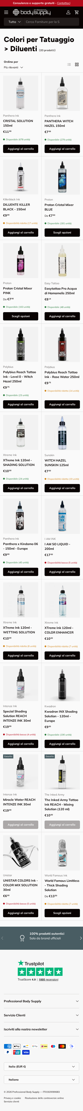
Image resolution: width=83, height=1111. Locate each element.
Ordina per (11, 62)
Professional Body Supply (25, 1091)
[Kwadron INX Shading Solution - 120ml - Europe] (62, 683)
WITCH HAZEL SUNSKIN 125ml (57, 462)
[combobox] (41, 22)
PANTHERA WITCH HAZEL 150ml (59, 123)
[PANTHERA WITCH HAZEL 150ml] (62, 93)
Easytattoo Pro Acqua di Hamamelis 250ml (61, 291)
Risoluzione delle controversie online (44, 1098)
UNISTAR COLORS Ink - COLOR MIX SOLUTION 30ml (20, 885)
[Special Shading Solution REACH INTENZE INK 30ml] (20, 683)
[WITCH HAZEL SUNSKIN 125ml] (62, 432)
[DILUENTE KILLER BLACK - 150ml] (20, 176)
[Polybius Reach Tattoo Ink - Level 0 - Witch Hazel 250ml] (20, 344)
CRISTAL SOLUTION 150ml (18, 123)
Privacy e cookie (12, 1098)
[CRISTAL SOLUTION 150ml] (20, 93)
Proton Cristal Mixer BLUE (59, 207)
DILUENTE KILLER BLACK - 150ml (16, 207)
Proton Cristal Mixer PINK (17, 290)
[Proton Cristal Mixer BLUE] (62, 177)
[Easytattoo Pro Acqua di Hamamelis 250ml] (62, 260)
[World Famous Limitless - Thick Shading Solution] (62, 852)
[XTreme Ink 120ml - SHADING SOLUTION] (20, 432)
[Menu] (6, 12)
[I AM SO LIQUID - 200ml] (62, 516)
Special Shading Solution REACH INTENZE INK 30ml (17, 715)
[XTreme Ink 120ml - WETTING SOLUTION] (20, 599)
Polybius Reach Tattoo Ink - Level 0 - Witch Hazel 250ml (19, 376)
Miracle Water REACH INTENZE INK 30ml (19, 802)
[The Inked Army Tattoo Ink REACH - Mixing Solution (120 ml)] (62, 772)
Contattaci (63, 3)
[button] (77, 12)
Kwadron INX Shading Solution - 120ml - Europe (61, 716)
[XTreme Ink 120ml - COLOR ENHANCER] (62, 600)
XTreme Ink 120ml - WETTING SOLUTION (19, 630)
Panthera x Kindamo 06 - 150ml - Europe (20, 546)
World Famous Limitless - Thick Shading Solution (62, 885)
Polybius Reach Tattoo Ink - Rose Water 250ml (62, 374)
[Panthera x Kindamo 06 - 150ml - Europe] (20, 516)
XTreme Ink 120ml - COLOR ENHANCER (59, 630)
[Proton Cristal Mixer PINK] (20, 260)
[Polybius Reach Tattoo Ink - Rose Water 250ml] (62, 344)
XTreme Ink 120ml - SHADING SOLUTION (19, 462)
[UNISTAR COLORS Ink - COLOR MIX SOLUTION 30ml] (20, 852)
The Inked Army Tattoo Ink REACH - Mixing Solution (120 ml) (61, 804)
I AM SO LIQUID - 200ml (57, 546)
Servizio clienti (11, 1101)
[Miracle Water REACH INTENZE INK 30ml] (20, 771)
